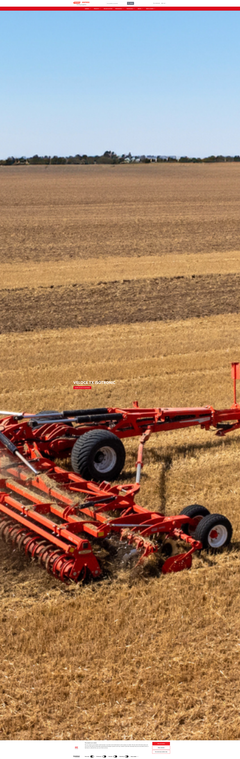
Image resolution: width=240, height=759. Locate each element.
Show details (133, 756)
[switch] (104, 756)
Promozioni (118, 8)
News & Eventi (150, 8)
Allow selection (161, 747)
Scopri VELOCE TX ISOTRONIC (82, 387)
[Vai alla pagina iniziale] (88, 3)
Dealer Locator (108, 8)
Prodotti (96, 8)
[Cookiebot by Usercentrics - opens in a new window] (76, 756)
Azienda (87, 8)
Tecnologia (130, 8)
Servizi (139, 8)
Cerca (131, 3)
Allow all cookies (161, 743)
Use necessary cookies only (161, 751)
